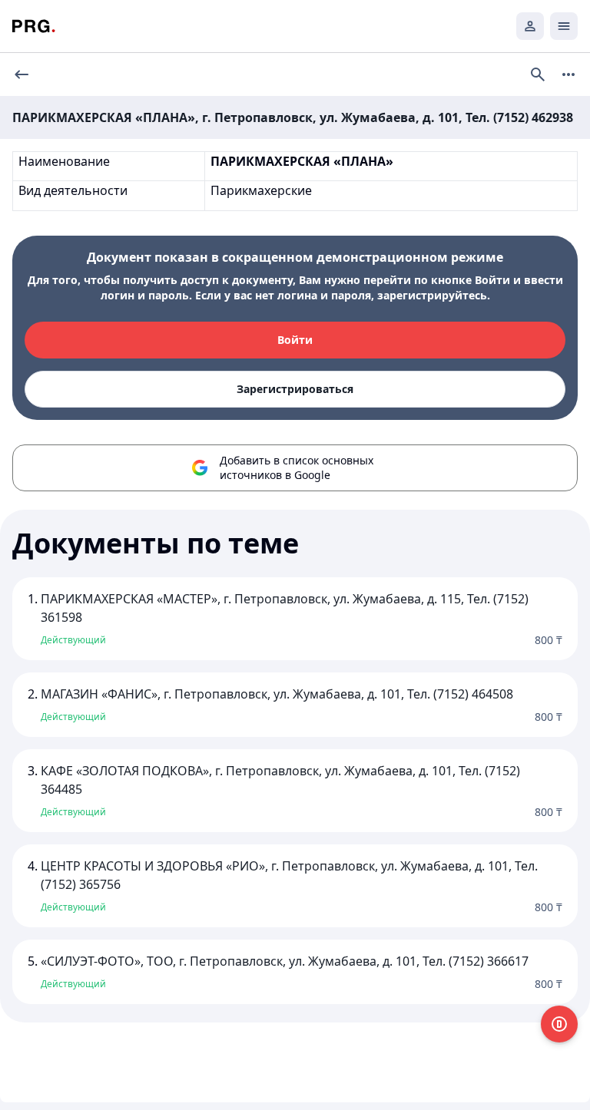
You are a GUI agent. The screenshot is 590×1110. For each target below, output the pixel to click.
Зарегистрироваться (295, 389)
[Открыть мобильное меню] (564, 26)
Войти (295, 339)
